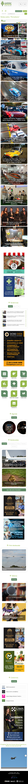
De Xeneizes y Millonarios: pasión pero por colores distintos (14, 202)
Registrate (19, 11)
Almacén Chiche (10, 700)
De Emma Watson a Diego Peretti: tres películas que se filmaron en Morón (14, 464)
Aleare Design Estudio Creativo (13, 696)
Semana (10, 306)
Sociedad (4, 443)
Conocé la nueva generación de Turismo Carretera (14, 57)
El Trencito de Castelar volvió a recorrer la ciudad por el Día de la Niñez (15, 325)
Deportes (24, 443)
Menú (24, 4)
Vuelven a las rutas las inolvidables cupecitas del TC (14, 78)
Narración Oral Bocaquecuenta (14, 597)
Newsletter (4, 13)
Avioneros (14, 446)
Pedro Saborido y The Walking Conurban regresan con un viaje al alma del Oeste (15, 312)
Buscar (20, 4)
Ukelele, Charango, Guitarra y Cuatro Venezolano (14, 617)
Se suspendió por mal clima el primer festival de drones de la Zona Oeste (14, 321)
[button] (26, 427)
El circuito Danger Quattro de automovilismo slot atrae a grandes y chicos (13, 181)
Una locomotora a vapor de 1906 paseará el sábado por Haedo (15, 316)
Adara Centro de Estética (12, 691)
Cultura (18, 443)
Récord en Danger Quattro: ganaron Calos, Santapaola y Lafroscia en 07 (14, 98)
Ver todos (14, 417)
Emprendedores (11, 443)
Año (19, 306)
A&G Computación (10, 687)
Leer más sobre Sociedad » (14, 490)
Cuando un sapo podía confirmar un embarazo (14, 483)
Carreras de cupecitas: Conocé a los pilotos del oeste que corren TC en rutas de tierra (14, 160)
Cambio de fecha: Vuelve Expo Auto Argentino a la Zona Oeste (14, 119)
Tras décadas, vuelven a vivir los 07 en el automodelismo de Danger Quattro (14, 139)
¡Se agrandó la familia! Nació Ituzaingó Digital (14, 36)
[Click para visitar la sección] (4, 374)
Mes (15, 306)
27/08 (9, 427)
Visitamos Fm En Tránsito (14, 244)
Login (25, 11)
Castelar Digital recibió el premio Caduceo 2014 (14, 223)
